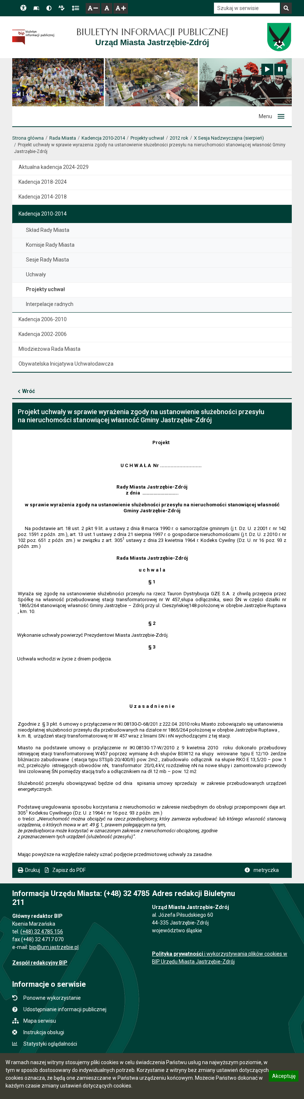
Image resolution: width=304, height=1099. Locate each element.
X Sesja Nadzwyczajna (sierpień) (229, 138)
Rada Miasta (62, 138)
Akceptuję (283, 1077)
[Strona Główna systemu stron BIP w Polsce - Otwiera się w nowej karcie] (33, 37)
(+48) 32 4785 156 (41, 932)
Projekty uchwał (147, 138)
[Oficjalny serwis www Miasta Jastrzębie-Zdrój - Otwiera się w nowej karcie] (279, 37)
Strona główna (28, 138)
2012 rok (179, 138)
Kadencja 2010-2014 (103, 138)
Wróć (28, 391)
